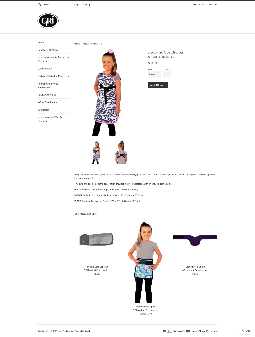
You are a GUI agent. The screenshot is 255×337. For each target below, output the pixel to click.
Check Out (213, 4)
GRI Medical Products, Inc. (63, 331)
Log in (77, 4)
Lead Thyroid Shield (195, 266)
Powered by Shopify (83, 331)
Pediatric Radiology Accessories (47, 85)
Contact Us (43, 109)
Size (150, 69)
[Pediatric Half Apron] (146, 261)
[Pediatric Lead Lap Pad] (96, 241)
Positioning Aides (46, 95)
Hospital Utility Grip (47, 50)
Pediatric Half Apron (146, 306)
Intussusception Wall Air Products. (50, 119)
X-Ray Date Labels (47, 102)
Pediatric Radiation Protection (53, 76)
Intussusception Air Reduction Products (53, 59)
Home (40, 42)
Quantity (166, 69)
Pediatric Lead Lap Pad (97, 266)
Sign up (86, 4)
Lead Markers (44, 68)
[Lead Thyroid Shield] (195, 241)
